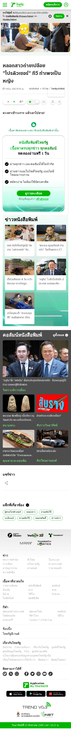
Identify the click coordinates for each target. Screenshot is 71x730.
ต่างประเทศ (53, 565)
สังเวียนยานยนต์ (46, 461)
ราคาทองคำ (54, 569)
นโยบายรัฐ (32, 565)
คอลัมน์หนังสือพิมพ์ (21, 335)
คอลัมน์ (54, 587)
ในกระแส (52, 561)
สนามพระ (8, 426)
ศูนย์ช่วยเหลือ (36, 652)
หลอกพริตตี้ (24, 519)
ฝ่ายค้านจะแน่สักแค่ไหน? (49, 416)
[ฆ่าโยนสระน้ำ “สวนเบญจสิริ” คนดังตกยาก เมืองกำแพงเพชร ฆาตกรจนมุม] (19, 301)
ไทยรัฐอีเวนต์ (10, 634)
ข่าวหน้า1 (40, 519)
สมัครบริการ (53, 4)
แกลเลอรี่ (7, 621)
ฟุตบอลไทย (32, 613)
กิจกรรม (7, 648)
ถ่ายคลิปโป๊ (44, 513)
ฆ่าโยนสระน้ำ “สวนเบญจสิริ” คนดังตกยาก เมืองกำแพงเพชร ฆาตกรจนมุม (19, 316)
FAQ (24, 652)
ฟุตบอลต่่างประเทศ (12, 613)
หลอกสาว (29, 513)
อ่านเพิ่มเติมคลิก (20, 16)
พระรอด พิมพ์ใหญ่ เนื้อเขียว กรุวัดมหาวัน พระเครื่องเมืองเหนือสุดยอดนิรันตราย (18, 419)
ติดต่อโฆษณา (52, 661)
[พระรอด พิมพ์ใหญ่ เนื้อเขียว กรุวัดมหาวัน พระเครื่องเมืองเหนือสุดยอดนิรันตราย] (18, 404)
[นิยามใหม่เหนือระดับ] (52, 440)
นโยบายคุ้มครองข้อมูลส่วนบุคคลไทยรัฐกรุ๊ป (24, 657)
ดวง (29, 591)
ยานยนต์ (31, 569)
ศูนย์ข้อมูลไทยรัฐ (11, 652)
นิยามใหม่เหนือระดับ (46, 452)
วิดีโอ (30, 595)
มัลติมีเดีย (32, 599)
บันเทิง (6, 591)
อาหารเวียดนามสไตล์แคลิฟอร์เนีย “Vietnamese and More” (17, 454)
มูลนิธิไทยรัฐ (54, 648)
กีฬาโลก (31, 617)
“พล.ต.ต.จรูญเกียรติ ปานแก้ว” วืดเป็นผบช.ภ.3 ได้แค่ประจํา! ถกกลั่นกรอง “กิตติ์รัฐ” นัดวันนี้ (51, 248)
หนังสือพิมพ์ (35, 89)
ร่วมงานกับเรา (21, 648)
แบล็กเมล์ (58, 513)
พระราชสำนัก (9, 561)
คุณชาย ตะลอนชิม (13, 461)
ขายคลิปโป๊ (9, 519)
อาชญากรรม (9, 569)
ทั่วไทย (46, 89)
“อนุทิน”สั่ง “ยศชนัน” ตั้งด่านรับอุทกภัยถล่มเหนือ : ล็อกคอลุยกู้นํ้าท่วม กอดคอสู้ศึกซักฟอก (34, 383)
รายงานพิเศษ (9, 587)
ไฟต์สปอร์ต (8, 617)
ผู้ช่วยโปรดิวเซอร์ (12, 513)
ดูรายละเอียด (34, 193)
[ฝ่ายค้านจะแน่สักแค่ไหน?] (52, 404)
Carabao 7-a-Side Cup (40, 621)
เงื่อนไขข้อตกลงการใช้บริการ (17, 661)
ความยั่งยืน (8, 573)
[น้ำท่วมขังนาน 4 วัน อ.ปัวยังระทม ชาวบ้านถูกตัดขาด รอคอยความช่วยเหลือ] (19, 267)
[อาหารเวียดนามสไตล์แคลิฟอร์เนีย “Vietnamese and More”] (18, 440)
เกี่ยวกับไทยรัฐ (38, 648)
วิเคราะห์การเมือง (13, 390)
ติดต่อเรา (38, 661)
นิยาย (5, 595)
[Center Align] (67, 16)
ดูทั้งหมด (59, 335)
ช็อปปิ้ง (7, 630)
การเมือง (7, 565)
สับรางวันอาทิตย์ (46, 426)
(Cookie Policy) (10, 20)
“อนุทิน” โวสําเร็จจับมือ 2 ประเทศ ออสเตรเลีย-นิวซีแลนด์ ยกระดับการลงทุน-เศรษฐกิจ (51, 282)
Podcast (55, 595)
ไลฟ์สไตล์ (7, 599)
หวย (52, 591)
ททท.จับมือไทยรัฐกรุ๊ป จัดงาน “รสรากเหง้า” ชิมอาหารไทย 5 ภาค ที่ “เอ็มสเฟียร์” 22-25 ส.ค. (19, 248)
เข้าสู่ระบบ (41, 199)
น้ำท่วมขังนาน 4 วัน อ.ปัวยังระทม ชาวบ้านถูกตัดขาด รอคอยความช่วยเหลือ (19, 282)
